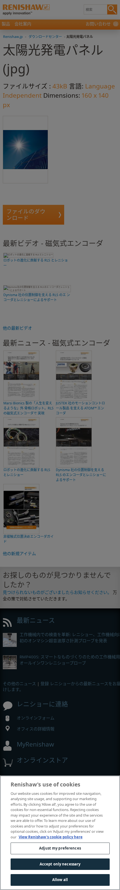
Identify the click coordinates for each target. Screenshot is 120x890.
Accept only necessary (60, 864)
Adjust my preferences (60, 848)
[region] (60, 833)
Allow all (60, 879)
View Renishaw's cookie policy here (51, 836)
